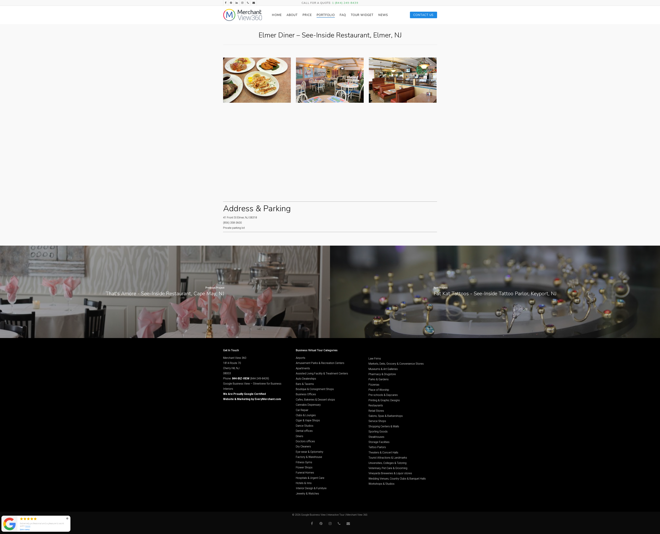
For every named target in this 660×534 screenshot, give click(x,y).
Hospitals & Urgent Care (310, 478)
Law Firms (374, 358)
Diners (299, 436)
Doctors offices (305, 441)
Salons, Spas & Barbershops (385, 416)
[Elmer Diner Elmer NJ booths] (403, 80)
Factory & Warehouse (309, 457)
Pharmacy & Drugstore (382, 374)
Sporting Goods (378, 431)
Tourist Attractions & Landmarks (387, 457)
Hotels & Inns (304, 483)
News (383, 15)
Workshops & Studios (381, 483)
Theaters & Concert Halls (383, 452)
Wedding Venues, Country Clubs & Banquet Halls (397, 478)
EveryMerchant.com (268, 399)
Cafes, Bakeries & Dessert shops (315, 399)
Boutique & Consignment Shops (315, 389)
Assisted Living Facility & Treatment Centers (322, 373)
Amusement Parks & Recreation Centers (320, 363)
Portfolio (326, 15)
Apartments (303, 368)
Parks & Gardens (378, 379)
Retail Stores (376, 410)
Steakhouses (376, 437)
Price (307, 15)
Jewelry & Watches (307, 493)
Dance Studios (304, 425)
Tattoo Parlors (377, 447)
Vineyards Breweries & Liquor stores (390, 473)
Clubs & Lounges (306, 415)
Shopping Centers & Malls (383, 426)
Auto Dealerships (306, 378)
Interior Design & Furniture (311, 488)
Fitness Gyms (304, 462)
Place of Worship (378, 389)
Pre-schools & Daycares (383, 395)
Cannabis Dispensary (308, 404)
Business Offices (306, 394)
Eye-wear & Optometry (309, 451)
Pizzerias (373, 384)
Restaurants (375, 405)
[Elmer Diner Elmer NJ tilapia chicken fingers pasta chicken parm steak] (257, 80)
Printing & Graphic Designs (384, 400)
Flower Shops (304, 467)
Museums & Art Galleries (383, 369)
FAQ (343, 15)
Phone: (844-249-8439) (246, 378)
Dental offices (304, 430)
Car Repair (302, 410)
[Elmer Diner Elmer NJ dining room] (330, 80)
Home (277, 15)
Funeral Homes (305, 472)
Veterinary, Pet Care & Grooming (387, 468)
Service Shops (377, 421)
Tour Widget (362, 15)
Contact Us (423, 15)
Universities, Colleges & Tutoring (387, 463)
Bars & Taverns (305, 384)
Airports (300, 357)
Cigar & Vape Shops (308, 420)
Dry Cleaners (303, 446)
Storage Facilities (378, 442)
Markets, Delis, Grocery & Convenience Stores (396, 363)
